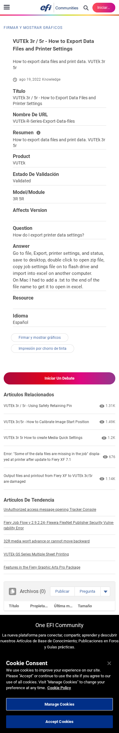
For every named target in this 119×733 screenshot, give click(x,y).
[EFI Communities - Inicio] (59, 7)
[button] (62, 591)
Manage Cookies (59, 704)
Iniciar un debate (59, 378)
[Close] (109, 663)
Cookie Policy (59, 688)
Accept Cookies (59, 721)
